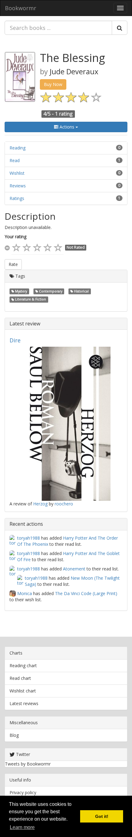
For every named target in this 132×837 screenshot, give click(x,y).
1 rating (64, 113)
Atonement (74, 569)
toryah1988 (28, 538)
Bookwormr (20, 8)
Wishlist (17, 173)
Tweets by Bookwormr (28, 764)
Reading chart (23, 665)
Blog (14, 735)
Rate (13, 264)
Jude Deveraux (74, 71)
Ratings (17, 198)
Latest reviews (24, 703)
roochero (64, 504)
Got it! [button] (101, 816)
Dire (15, 340)
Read (15, 160)
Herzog (40, 504)
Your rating (15, 236)
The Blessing (72, 57)
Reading (17, 148)
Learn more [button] (22, 827)
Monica (24, 593)
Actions (67, 127)
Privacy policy (23, 792)
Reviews (18, 186)
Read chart (20, 678)
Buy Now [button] (53, 84)
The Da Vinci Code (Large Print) (86, 593)
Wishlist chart (23, 691)
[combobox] (58, 28)
